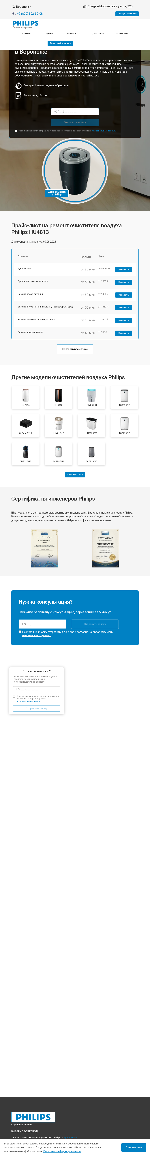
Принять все (134, 1147)
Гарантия (70, 33)
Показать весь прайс (75, 349)
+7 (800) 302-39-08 (30, 13)
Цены (49, 33)
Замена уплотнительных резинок (36, 319)
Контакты (122, 33)
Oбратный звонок (60, 43)
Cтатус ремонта (127, 13)
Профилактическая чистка (33, 281)
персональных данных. (104, 131)
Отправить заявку (75, 122)
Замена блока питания (30, 294)
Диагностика (25, 268)
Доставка (98, 33)
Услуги (25, 33)
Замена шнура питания (30, 332)
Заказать (123, 269)
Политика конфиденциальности (62, 1151)
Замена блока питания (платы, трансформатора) (45, 306)
